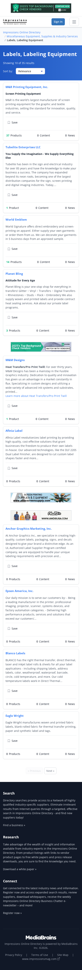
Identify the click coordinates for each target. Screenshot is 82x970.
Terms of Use (39, 955)
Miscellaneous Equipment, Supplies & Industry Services (42, 36)
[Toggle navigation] (74, 22)
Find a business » (14, 825)
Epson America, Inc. (19, 591)
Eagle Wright (15, 716)
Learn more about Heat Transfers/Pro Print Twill (36, 396)
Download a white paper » (19, 869)
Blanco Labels (15, 653)
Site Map (62, 955)
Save (15, 122)
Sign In (58, 21)
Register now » (12, 913)
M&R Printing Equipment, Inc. (27, 87)
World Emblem (16, 219)
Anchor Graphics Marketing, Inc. (29, 528)
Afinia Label (14, 431)
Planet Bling (14, 274)
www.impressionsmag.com (39, 959)
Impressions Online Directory (21, 32)
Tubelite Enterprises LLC (23, 147)
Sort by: (8, 71)
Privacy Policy (13, 955)
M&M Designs (15, 360)
